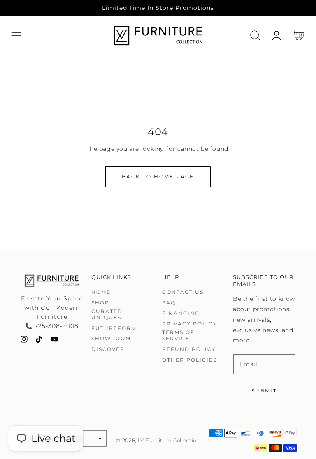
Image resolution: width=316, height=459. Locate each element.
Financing (181, 313)
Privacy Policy (189, 324)
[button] (16, 36)
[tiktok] (39, 341)
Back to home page (158, 176)
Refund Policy (189, 349)
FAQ (169, 303)
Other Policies (189, 360)
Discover (108, 349)
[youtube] (54, 341)
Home (101, 292)
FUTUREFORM (114, 328)
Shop (100, 303)
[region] (158, 8)
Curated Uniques (107, 314)
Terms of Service (178, 335)
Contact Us (183, 292)
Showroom (111, 338)
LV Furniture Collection (169, 440)
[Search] (255, 35)
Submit (264, 390)
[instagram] (24, 341)
